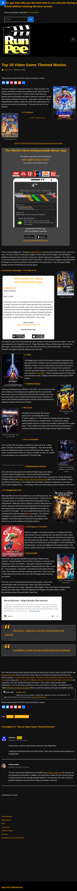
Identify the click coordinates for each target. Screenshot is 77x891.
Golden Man (8, 70)
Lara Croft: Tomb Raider (12, 270)
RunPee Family (7, 830)
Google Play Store (34, 324)
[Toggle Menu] (3, 3)
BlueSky (26, 688)
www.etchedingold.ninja (38, 697)
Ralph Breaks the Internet (36, 466)
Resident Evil (11, 490)
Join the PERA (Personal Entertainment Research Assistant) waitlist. (38, 143)
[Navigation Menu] (73, 39)
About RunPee (7, 816)
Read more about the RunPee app (35, 240)
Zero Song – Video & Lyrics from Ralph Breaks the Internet (34, 632)
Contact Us (5, 827)
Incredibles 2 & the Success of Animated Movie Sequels (41, 650)
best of (9, 716)
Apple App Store (22, 324)
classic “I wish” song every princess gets (33, 479)
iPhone (29, 12)
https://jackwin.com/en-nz (52, 772)
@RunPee (10, 688)
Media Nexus (6, 820)
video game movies (21, 716)
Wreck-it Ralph (31, 553)
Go (31, 19)
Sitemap (4, 834)
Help (3, 823)
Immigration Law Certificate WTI (13, 838)
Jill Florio (12, 737)
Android (36, 12)
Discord (19, 688)
